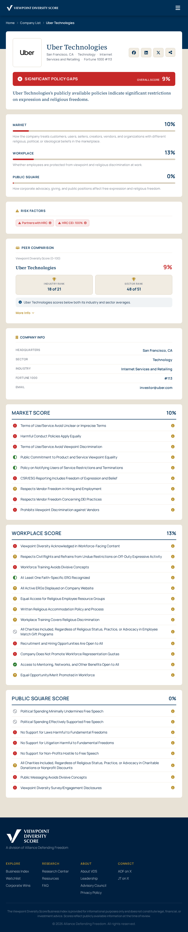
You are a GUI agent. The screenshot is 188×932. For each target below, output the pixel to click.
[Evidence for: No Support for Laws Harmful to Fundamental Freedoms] (172, 732)
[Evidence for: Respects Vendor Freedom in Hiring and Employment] (172, 488)
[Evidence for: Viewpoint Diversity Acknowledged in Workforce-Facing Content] (172, 546)
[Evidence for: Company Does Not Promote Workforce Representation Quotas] (172, 654)
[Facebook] (134, 52)
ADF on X (124, 871)
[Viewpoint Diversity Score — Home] (32, 8)
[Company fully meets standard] (15, 664)
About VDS (89, 871)
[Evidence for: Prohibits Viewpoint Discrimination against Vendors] (172, 509)
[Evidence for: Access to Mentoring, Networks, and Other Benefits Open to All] (172, 664)
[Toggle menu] (178, 7)
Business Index (17, 871)
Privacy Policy (91, 892)
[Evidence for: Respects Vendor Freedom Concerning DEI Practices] (172, 499)
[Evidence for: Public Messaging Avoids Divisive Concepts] (172, 777)
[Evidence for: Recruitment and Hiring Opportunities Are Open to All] (172, 643)
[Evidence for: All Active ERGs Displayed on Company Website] (172, 588)
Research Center (55, 871)
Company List (30, 23)
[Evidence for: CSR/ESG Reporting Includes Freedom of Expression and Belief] (172, 478)
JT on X (123, 878)
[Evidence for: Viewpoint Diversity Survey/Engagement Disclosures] (172, 787)
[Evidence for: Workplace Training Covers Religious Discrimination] (172, 619)
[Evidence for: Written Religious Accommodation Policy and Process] (172, 609)
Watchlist (13, 878)
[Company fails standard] (15, 425)
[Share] (170, 52)
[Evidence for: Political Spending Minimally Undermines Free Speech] (172, 711)
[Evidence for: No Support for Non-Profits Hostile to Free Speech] (172, 753)
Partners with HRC (34, 223)
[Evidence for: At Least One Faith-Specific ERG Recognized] (172, 577)
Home (10, 23)
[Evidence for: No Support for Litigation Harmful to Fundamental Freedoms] (172, 742)
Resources (50, 878)
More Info (23, 313)
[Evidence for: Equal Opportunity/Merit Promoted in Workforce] (172, 675)
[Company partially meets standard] (15, 457)
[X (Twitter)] (158, 52)
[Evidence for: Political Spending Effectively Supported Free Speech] (172, 721)
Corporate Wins (18, 885)
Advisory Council (93, 885)
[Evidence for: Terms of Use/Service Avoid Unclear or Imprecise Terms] (172, 425)
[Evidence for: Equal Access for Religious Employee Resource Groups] (172, 598)
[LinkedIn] (146, 52)
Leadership (89, 878)
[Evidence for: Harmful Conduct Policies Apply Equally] (172, 436)
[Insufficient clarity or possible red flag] (15, 489)
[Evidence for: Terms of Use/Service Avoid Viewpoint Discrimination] (172, 446)
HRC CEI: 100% (72, 223)
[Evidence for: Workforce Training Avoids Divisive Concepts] (172, 567)
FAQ (45, 885)
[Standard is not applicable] (15, 632)
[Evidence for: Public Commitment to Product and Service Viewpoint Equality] (172, 457)
